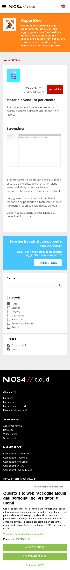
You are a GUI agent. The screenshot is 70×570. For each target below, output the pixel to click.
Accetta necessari (35, 556)
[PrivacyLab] (22, 539)
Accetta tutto (35, 547)
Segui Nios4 (9, 438)
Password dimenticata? (15, 410)
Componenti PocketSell (15, 457)
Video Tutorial (10, 434)
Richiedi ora (48, 262)
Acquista (55, 89)
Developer (8, 430)
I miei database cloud (14, 406)
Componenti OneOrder (15, 461)
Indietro (11, 60)
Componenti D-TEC (13, 466)
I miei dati (8, 398)
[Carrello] (63, 6)
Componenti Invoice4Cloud (17, 470)
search (61, 285)
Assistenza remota (12, 426)
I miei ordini (9, 402)
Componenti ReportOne (16, 453)
